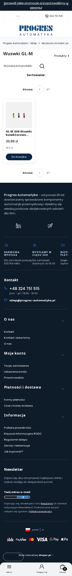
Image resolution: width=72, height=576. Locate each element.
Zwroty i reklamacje (17, 445)
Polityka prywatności (17, 428)
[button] (34, 321)
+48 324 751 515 (24, 288)
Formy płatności (14, 400)
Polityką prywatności (40, 511)
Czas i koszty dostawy (18, 406)
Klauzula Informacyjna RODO (23, 434)
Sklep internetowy (35, 555)
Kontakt (9, 332)
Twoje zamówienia (16, 366)
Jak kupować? (13, 451)
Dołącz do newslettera (23, 497)
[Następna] (67, 5)
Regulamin (47, 503)
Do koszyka (19, 157)
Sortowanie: (36, 75)
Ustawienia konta (15, 372)
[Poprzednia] (4, 5)
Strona (28, 89)
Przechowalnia (14, 378)
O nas (8, 344)
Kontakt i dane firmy (17, 338)
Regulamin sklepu (16, 440)
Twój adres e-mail (17, 492)
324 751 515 (56, 16)
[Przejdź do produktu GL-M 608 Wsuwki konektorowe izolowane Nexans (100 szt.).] (19, 115)
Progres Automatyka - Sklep (20, 43)
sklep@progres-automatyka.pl (32, 300)
